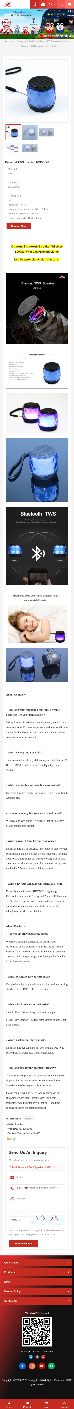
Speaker (29, 1118)
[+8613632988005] (14, 1139)
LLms (36, 1351)
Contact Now (18, 226)
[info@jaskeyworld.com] (9, 1139)
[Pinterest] (43, 1357)
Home (11, 41)
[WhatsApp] (51, 1366)
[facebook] (22, 1366)
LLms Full (48, 1351)
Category (21, 41)
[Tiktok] (37, 1357)
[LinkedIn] (31, 1357)
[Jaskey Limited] (7, 4)
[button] (20, 35)
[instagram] (32, 1366)
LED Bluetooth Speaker (58, 41)
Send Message (23, 1243)
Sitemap (25, 1351)
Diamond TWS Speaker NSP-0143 (37, 1167)
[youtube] (41, 1366)
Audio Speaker (36, 41)
